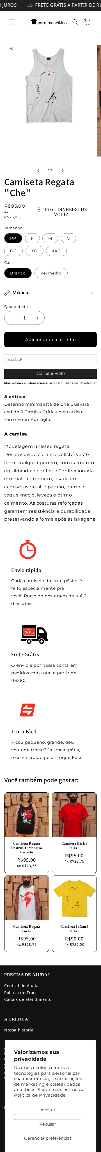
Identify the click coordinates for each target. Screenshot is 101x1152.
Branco (18, 273)
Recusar (47, 1124)
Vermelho (51, 273)
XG (34, 250)
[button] (11, 22)
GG (13, 250)
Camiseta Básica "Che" (74, 846)
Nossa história (18, 1030)
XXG (56, 250)
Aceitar (47, 1109)
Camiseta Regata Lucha (26, 929)
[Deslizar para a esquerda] (38, 170)
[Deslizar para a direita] (63, 170)
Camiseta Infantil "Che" (74, 929)
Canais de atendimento (28, 999)
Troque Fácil (68, 757)
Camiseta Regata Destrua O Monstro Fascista (26, 848)
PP (13, 238)
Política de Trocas (22, 992)
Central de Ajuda (21, 985)
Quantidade (16, 306)
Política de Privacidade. (40, 1095)
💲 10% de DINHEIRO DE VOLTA (61, 212)
